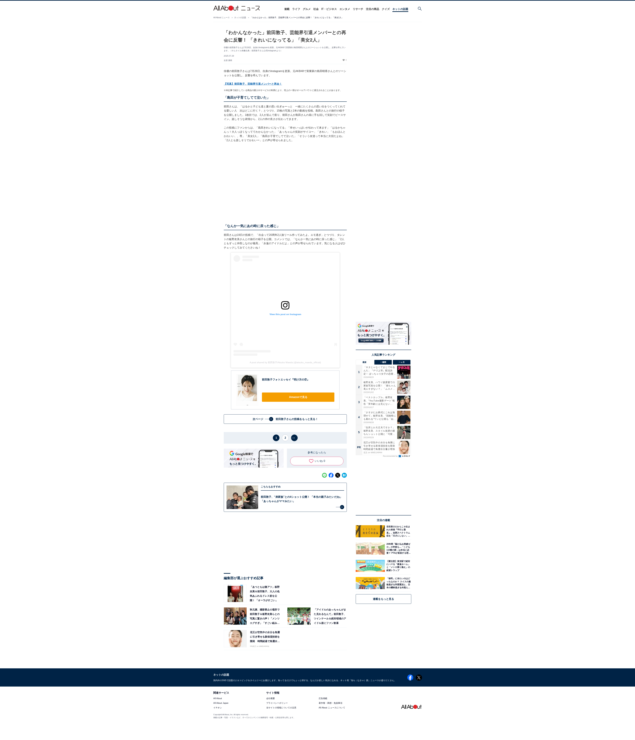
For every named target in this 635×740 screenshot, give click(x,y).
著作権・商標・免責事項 (330, 703)
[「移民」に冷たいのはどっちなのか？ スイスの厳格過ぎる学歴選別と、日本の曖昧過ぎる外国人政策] (398, 583)
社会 (316, 9)
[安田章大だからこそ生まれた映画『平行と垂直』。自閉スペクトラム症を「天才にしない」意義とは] (398, 531)
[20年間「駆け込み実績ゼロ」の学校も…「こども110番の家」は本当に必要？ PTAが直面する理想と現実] (398, 548)
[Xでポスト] (337, 475)
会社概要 (270, 698)
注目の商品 (372, 9)
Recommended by (390, 456)
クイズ (386, 9)
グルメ (307, 9)
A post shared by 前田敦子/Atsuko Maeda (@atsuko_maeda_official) (285, 362)
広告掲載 (323, 698)
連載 (287, 9)
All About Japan (220, 703)
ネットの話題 (400, 9)
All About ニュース (221, 17)
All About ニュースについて (332, 708)
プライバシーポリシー (277, 703)
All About (217, 698)
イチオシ (217, 708)
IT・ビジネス (329, 9)
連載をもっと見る (383, 599)
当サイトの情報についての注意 (281, 708)
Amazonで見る (298, 397)
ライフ (296, 9)
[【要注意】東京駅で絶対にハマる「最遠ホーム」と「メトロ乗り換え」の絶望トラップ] (398, 566)
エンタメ (344, 9)
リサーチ (358, 9)
